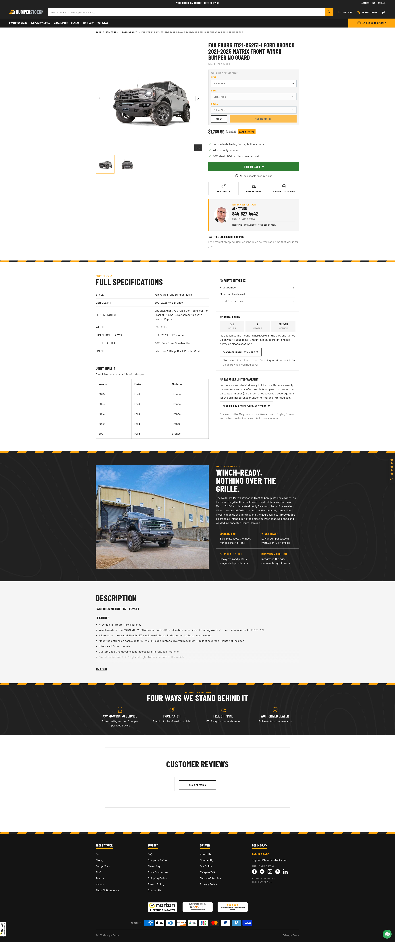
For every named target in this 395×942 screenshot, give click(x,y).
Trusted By (88, 22)
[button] (3, 929)
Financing (154, 866)
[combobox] (186, 12)
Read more (101, 668)
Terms (296, 935)
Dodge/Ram (103, 866)
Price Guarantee (158, 872)
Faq (373, 3)
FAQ (150, 854)
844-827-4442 (245, 213)
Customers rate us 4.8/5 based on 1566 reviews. (232, 908)
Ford (98, 854)
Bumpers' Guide (157, 860)
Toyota (100, 878)
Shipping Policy (157, 878)
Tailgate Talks (60, 22)
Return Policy (156, 884)
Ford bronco (129, 32)
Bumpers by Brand (18, 22)
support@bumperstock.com (269, 860)
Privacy (287, 935)
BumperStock (111, 935)
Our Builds (103, 22)
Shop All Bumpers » (107, 890)
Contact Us (154, 890)
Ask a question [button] (197, 785)
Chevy (99, 860)
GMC (98, 872)
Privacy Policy (208, 884)
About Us (365, 3)
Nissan (100, 884)
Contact (382, 3)
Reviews (75, 22)
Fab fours (112, 32)
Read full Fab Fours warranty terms (244, 405)
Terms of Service (210, 878)
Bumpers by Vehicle (40, 22)
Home (99, 32)
